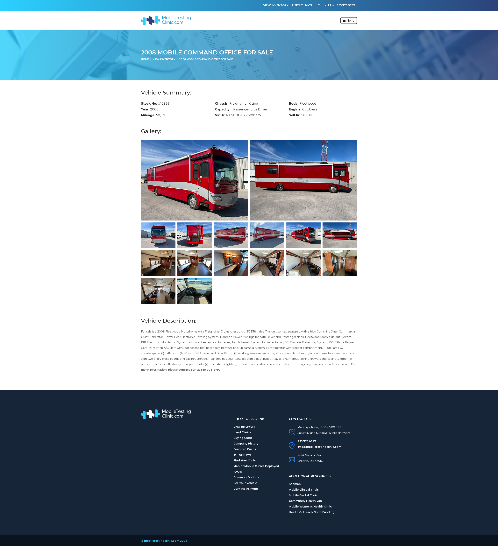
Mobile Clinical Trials (304, 489)
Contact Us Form (245, 488)
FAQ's (237, 471)
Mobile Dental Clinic (303, 495)
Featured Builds (244, 449)
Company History (245, 443)
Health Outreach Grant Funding (311, 512)
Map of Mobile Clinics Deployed (256, 466)
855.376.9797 (346, 5)
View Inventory (275, 5)
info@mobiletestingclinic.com (319, 447)
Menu (349, 20)
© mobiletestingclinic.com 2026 (164, 540)
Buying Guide (243, 438)
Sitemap (295, 484)
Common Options (246, 477)
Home (145, 59)
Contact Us (326, 5)
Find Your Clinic (244, 460)
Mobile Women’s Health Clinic (310, 506)
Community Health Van (305, 501)
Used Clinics (302, 5)
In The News (242, 455)
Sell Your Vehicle (245, 483)
